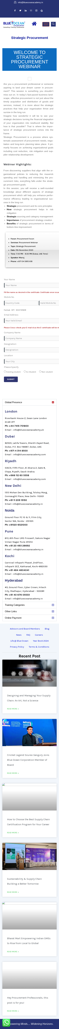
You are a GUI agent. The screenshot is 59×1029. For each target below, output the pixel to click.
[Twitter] (20, 10)
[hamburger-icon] (45, 24)
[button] (53, 24)
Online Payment (13, 617)
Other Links (11, 611)
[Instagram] (36, 10)
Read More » (13, 709)
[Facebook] (15, 10)
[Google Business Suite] (41, 10)
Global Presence (13, 402)
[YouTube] (31, 10)
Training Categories (15, 605)
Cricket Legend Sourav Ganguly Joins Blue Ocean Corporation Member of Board (28, 760)
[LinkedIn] (25, 10)
